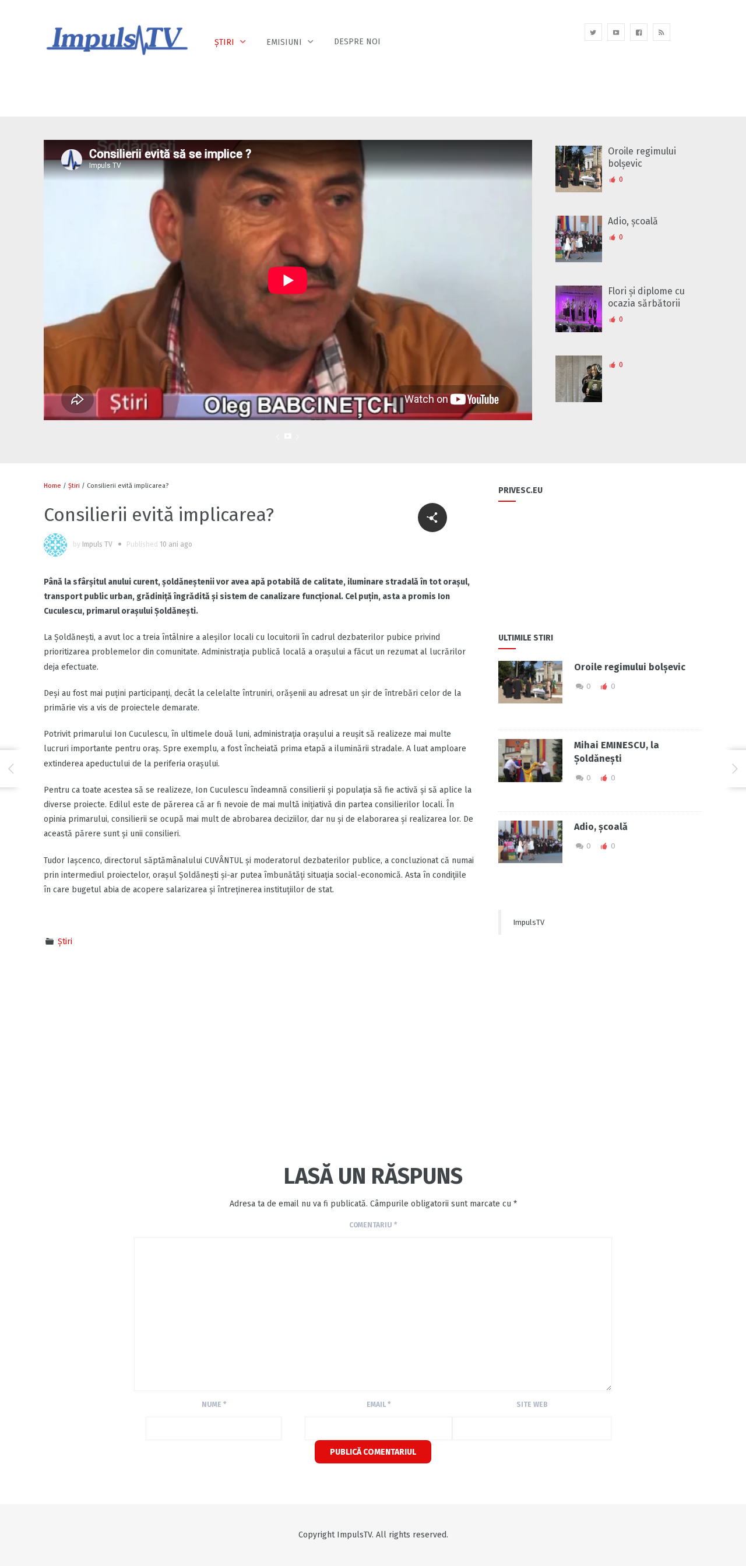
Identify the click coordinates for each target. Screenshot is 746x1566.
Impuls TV (97, 544)
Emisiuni (284, 42)
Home (52, 486)
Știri (224, 42)
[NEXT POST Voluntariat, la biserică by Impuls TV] (735, 768)
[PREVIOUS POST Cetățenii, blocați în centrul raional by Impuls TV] (11, 768)
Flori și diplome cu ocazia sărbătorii (646, 297)
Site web (532, 1404)
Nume (214, 1404)
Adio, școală (633, 221)
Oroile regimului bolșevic (642, 157)
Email (378, 1404)
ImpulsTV (528, 922)
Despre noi (357, 42)
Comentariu (373, 1225)
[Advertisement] (194, 1053)
